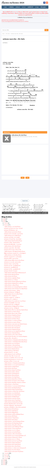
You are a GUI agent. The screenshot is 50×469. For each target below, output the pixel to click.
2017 (4, 461)
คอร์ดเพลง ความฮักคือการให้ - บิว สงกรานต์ (13, 357)
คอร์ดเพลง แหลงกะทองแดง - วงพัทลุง (12, 290)
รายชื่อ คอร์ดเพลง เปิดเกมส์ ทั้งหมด (11, 375)
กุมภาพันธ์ (6, 456)
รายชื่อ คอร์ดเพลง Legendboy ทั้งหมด (12, 278)
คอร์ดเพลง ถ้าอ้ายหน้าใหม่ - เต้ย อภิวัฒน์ (12, 239)
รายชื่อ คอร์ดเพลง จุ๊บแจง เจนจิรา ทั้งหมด (13, 313)
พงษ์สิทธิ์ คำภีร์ (9, 11)
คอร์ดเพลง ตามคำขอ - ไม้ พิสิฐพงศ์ (11, 308)
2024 (4, 218)
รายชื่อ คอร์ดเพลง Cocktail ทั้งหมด (11, 366)
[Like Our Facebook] (44, 2)
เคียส (4, 11)
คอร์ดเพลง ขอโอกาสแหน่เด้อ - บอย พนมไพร (13, 233)
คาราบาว (15, 11)
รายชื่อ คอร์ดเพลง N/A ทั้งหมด (10, 276)
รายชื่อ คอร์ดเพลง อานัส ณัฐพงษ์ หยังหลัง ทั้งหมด (14, 251)
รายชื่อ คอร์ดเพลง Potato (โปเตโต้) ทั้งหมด (13, 389)
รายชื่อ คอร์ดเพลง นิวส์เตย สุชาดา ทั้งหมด (13, 437)
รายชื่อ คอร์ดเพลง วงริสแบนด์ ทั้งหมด (12, 345)
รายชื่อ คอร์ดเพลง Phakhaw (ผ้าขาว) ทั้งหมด (13, 283)
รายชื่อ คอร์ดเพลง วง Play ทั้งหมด (11, 384)
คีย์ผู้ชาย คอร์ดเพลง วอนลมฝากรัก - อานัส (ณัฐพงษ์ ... (15, 253)
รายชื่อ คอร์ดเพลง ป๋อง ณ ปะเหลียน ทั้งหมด (13, 294)
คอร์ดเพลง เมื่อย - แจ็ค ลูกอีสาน (10, 338)
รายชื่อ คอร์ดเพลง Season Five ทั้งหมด (12, 370)
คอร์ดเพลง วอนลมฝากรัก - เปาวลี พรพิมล (13, 256)
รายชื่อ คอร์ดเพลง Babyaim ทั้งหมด (11, 348)
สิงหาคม (6, 224)
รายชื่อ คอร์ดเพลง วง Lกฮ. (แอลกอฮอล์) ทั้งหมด (14, 364)
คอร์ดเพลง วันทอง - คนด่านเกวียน (11, 263)
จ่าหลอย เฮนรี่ (27, 13)
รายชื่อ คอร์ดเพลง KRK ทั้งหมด (10, 416)
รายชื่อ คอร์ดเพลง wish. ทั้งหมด (11, 419)
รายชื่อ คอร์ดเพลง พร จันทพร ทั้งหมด (12, 311)
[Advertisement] (25, 26)
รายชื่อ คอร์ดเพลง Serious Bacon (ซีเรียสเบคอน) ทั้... (15, 272)
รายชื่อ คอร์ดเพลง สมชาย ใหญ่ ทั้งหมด (12, 400)
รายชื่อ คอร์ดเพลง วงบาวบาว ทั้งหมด (12, 430)
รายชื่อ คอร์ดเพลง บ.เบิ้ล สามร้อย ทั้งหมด (12, 433)
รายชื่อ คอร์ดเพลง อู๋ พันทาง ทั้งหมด (11, 371)
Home (5, 7)
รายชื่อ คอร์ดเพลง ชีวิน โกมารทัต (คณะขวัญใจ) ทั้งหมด (16, 309)
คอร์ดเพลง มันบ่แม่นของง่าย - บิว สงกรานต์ (13, 359)
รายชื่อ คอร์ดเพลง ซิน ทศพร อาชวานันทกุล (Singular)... (16, 336)
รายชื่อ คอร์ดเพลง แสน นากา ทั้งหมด (12, 439)
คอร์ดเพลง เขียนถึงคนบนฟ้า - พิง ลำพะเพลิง (13, 403)
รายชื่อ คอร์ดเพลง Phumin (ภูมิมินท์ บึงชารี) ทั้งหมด (15, 281)
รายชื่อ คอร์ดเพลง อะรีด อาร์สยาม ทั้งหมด (13, 334)
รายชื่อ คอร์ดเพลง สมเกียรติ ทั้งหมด (11, 373)
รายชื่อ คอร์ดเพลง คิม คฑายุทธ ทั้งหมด (12, 325)
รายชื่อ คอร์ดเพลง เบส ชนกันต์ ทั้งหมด (12, 432)
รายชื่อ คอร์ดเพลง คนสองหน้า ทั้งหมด (12, 398)
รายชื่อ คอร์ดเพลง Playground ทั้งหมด (12, 329)
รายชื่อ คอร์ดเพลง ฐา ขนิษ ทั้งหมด (11, 350)
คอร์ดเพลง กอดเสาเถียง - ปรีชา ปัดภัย (12, 248)
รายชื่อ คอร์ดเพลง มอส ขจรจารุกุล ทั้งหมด (13, 440)
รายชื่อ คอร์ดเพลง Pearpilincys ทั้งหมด (12, 315)
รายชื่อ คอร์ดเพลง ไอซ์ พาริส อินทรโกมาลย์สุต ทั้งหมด (15, 288)
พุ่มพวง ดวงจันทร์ (40, 11)
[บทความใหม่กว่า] (23, 178)
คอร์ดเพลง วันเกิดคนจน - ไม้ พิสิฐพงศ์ (12, 292)
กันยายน (6, 223)
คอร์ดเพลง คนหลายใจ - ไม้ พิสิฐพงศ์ (11, 304)
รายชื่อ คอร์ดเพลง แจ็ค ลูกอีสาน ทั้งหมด (12, 425)
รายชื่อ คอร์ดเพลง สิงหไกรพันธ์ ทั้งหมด (12, 444)
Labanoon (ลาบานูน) (22, 15)
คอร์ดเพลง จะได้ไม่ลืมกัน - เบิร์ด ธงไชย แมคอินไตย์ (15, 407)
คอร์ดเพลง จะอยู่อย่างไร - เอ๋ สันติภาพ (12, 297)
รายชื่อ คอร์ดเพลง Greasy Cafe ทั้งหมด (12, 442)
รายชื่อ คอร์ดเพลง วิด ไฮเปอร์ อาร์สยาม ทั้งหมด (14, 380)
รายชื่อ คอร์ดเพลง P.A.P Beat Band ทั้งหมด (13, 423)
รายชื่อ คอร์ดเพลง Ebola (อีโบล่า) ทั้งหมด (13, 379)
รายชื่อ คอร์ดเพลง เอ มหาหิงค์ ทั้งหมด (12, 317)
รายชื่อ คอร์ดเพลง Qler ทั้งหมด (10, 368)
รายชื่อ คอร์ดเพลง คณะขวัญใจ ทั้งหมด (12, 394)
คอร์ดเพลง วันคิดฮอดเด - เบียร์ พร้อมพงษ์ (12, 405)
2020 (4, 460)
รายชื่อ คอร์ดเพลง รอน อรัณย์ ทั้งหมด (12, 393)
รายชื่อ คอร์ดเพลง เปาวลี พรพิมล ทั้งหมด (12, 255)
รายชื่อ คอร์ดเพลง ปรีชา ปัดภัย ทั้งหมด (19, 135)
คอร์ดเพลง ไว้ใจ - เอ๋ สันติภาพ (10, 295)
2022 (4, 220)
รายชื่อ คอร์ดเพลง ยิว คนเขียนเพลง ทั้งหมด (13, 347)
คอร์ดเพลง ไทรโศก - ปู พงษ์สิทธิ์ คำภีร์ (12, 269)
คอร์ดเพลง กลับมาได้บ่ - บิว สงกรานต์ (12, 355)
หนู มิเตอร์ (34, 11)
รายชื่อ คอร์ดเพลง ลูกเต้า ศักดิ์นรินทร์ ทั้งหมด (13, 426)
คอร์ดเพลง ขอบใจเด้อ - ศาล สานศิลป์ (12, 237)
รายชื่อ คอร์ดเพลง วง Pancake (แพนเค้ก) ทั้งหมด (14, 363)
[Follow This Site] (47, 2)
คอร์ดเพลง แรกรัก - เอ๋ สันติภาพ (10, 299)
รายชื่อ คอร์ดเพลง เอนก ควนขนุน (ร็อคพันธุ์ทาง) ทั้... (15, 435)
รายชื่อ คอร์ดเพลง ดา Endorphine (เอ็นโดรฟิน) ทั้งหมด (15, 340)
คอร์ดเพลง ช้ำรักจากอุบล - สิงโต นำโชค (12, 249)
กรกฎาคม (6, 453)
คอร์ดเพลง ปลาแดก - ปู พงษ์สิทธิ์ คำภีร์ (12, 265)
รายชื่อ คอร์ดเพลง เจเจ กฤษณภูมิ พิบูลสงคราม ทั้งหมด (15, 286)
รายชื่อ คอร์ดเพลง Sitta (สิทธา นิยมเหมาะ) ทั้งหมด (15, 382)
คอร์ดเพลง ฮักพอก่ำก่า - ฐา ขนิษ (11, 352)
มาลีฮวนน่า (19, 11)
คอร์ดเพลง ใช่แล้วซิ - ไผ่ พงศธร (10, 271)
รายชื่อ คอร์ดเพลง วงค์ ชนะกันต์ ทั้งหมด (12, 428)
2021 (4, 221)
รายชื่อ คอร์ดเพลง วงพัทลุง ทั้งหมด (11, 285)
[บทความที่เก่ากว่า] (27, 178)
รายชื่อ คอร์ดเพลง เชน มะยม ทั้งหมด (12, 343)
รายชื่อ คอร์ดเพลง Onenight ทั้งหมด (11, 396)
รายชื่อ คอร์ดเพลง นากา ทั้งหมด (11, 279)
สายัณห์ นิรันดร (10, 13)
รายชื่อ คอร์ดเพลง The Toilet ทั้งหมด (12, 377)
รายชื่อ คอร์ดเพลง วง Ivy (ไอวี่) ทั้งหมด (12, 226)
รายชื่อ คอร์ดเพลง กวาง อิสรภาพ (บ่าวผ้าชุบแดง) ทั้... (15, 448)
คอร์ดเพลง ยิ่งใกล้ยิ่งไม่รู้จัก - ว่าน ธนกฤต (12, 244)
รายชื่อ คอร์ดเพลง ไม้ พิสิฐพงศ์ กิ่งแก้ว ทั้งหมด (13, 306)
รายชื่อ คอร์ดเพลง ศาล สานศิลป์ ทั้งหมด (12, 235)
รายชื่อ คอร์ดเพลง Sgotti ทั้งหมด (11, 410)
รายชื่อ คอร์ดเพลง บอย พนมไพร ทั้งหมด (12, 232)
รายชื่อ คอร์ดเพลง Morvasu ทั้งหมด (11, 274)
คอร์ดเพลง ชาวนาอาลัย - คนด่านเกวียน (12, 262)
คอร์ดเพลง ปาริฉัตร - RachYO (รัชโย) (12, 242)
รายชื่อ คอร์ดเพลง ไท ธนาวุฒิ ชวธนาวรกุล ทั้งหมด (15, 301)
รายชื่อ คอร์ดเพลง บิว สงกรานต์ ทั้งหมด (12, 354)
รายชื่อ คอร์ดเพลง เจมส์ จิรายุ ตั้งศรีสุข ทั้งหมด (14, 414)
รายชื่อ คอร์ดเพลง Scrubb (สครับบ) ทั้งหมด (13, 402)
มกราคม (6, 458)
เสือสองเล (17, 13)
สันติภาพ (21, 13)
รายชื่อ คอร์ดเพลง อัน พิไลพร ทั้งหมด (12, 318)
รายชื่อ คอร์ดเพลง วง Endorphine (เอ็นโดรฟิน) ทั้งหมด (15, 341)
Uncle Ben (30, 15)
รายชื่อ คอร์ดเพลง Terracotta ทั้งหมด (12, 332)
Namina (34, 467)
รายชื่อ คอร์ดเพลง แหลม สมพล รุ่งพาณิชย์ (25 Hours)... (16, 324)
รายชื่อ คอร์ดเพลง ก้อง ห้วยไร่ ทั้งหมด (12, 449)
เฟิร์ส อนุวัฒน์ (45, 13)
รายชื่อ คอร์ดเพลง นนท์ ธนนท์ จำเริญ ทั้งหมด (13, 451)
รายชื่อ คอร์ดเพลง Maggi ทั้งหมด (11, 412)
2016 (4, 463)
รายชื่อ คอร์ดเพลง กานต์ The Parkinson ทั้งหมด (14, 421)
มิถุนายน (6, 455)
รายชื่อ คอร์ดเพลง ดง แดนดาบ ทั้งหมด (12, 322)
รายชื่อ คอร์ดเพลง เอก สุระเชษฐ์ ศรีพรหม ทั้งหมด (14, 331)
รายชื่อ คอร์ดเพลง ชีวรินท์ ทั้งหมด (11, 409)
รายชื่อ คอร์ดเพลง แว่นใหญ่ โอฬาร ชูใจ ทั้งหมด (14, 391)
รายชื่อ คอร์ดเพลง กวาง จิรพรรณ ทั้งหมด (13, 320)
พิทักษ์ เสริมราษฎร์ (27, 11)
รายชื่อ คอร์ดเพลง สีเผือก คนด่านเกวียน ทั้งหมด (14, 260)
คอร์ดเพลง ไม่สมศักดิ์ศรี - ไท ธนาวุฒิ (12, 302)
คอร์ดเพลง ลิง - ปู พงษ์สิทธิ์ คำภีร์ (11, 267)
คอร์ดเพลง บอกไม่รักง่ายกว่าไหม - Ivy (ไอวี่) (13, 228)
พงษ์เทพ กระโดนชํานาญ (36, 13)
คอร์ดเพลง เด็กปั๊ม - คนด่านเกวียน (11, 258)
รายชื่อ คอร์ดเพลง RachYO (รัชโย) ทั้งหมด (13, 240)
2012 (4, 464)
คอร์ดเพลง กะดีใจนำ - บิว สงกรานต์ (11, 361)
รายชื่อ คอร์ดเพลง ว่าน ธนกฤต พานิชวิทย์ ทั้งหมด (14, 386)
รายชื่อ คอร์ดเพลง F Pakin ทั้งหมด (11, 417)
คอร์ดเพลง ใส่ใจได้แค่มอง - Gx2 (11, 230)
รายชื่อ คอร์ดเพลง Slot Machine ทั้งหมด (12, 387)
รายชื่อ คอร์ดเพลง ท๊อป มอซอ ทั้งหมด (12, 327)
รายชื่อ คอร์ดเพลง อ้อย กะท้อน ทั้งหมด (12, 446)
